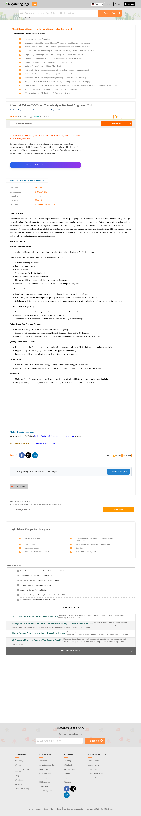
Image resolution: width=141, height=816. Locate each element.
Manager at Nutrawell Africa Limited (33, 590)
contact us (26, 139)
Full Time (39, 188)
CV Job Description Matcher (22, 770)
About (31, 809)
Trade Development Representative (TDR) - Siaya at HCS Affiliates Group (47, 571)
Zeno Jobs (79, 548)
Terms (59, 809)
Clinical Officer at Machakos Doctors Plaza (36, 576)
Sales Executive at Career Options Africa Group (37, 585)
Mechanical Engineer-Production (37, 39)
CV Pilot (18, 765)
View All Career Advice (70, 651)
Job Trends (19, 784)
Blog (17, 776)
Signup (117, 4)
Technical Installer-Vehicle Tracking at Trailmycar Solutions (48, 62)
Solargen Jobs (30, 544)
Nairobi (38, 200)
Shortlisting (43, 769)
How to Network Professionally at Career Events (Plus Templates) (39, 633)
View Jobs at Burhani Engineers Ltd (48, 110)
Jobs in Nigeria (93, 769)
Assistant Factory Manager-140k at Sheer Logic (43, 66)
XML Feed (68, 765)
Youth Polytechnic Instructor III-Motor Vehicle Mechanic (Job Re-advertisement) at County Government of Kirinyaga (71, 85)
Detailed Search (24, 18)
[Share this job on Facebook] (22, 455)
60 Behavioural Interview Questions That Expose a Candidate (37, 640)
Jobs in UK (92, 778)
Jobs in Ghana (93, 761)
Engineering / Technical (45, 204)
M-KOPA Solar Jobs (32, 538)
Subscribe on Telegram (118, 472)
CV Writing (19, 780)
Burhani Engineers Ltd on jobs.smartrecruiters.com (54, 436)
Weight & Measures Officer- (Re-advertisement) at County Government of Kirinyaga (58, 82)
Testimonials (68, 773)
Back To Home (19, 487)
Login (108, 4)
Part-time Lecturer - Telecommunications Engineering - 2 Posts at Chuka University (57, 70)
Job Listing (19, 761)
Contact (38, 809)
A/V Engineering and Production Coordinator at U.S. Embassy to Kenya (53, 89)
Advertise (67, 782)
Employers (129, 4)
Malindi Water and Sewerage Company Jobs (93, 544)
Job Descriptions (45, 791)
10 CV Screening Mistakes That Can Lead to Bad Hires (35, 616)
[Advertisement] (108, 151)
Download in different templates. (42, 443)
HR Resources (44, 782)
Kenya (97, 4)
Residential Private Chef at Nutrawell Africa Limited (39, 580)
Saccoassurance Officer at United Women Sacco (37, 600)
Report (128, 455)
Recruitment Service (47, 765)
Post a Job (43, 761)
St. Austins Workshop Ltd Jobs (88, 552)
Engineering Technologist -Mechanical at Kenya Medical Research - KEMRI (54, 55)
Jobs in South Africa (95, 773)
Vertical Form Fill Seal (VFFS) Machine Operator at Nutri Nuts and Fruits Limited (57, 47)
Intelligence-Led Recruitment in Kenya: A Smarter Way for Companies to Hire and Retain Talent (53, 624)
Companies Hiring (22, 788)
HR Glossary (44, 786)
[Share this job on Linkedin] (35, 455)
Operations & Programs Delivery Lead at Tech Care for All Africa (44, 595)
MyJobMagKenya (106, 809)
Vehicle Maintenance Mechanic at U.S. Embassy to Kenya (47, 93)
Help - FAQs (68, 778)
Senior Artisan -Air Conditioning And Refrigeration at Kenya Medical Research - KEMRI (59, 51)
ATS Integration (45, 778)
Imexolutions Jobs (32, 548)
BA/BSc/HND (41, 192)
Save (119, 117)
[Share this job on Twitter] (28, 455)
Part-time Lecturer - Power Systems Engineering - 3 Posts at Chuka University (55, 78)
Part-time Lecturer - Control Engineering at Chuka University (49, 74)
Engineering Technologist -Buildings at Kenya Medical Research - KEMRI (54, 58)
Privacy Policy (49, 809)
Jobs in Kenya (93, 765)
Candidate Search (45, 773)
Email (129, 117)
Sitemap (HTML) (70, 769)
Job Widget (68, 761)
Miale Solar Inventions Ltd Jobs (37, 552)
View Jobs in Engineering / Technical (22, 110)
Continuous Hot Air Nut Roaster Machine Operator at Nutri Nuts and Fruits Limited (57, 43)
